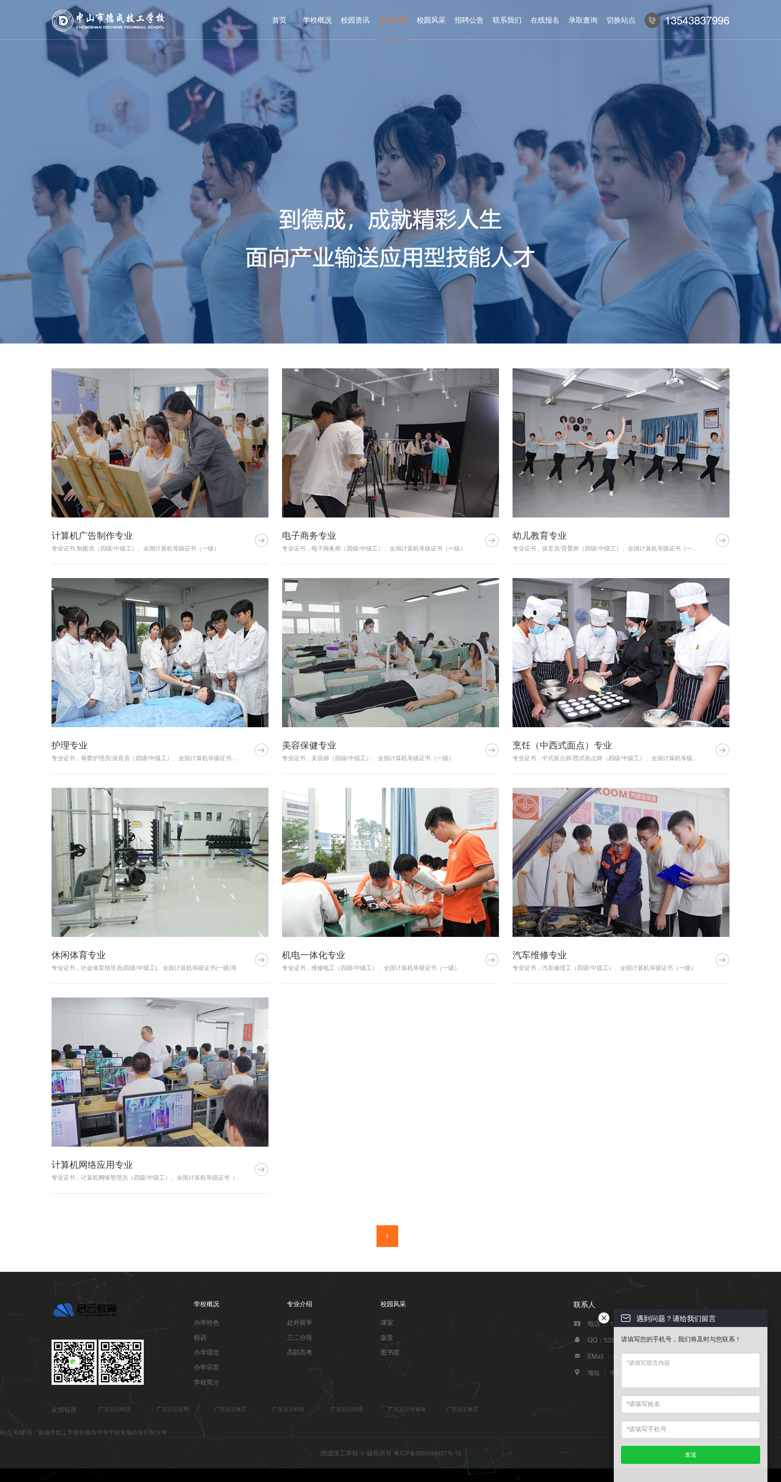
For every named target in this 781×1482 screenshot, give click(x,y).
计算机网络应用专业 (92, 1164)
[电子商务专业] (390, 443)
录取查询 (583, 19)
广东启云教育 (230, 1408)
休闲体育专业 (79, 954)
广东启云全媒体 (407, 1408)
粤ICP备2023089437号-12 (427, 1453)
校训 (200, 1336)
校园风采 (431, 19)
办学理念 (206, 1351)
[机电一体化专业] (390, 862)
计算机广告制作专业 (92, 534)
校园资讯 (355, 19)
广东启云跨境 (346, 1408)
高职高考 (299, 1351)
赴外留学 (299, 1322)
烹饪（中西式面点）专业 (562, 744)
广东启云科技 (115, 1408)
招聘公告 (469, 19)
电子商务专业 (309, 534)
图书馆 (390, 1351)
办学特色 (206, 1322)
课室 (387, 1322)
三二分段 (299, 1336)
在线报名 (545, 19)
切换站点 (621, 19)
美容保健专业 (309, 744)
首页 (279, 19)
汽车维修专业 (540, 954)
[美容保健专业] (390, 652)
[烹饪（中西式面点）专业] (621, 652)
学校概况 (317, 19)
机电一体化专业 (313, 954)
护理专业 (70, 744)
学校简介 (206, 1381)
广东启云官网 (172, 1408)
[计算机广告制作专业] (160, 443)
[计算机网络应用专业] (160, 1072)
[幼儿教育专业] (621, 443)
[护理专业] (160, 652)
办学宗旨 (206, 1366)
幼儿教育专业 (540, 534)
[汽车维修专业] (621, 862)
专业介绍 (393, 19)
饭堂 (387, 1336)
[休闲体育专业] (160, 862)
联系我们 (507, 19)
